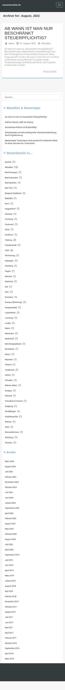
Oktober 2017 (11, 607)
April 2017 (9, 633)
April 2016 (9, 653)
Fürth (7, 250)
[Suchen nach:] (32, 97)
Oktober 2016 (11, 643)
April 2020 (9, 550)
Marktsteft (9, 338)
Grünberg (9, 266)
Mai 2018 (9, 591)
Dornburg (9, 219)
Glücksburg (10, 255)
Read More (50, 71)
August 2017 (10, 612)
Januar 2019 (10, 581)
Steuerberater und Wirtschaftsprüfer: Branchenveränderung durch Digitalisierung (30, 133)
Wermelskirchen (12, 432)
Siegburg (9, 406)
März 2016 (9, 659)
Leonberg (9, 318)
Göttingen (9, 261)
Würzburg (9, 437)
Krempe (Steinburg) (13, 302)
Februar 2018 (10, 596)
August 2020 (10, 539)
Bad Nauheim (10, 183)
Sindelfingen (10, 411)
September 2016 (12, 648)
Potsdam (9, 380)
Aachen (8, 162)
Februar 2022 (10, 518)
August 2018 (10, 586)
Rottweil (8, 396)
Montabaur (9, 349)
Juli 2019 (9, 560)
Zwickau (8, 443)
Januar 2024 (10, 503)
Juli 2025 (9, 472)
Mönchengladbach (13, 344)
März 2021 (9, 529)
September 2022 (12, 508)
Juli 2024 (9, 492)
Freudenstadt (10, 245)
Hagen (8, 271)
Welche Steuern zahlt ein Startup (19, 122)
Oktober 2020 (11, 534)
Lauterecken (10, 312)
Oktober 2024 (11, 487)
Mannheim (9, 333)
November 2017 (12, 601)
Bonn (7, 203)
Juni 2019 (9, 565)
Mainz (7, 328)
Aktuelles (46, 43)
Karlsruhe (9, 281)
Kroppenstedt (11, 307)
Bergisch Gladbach (13, 193)
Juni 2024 (9, 498)
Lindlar (8, 323)
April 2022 (9, 513)
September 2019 (12, 555)
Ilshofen (8, 276)
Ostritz (8, 375)
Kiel (6, 287)
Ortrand (8, 364)
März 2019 (9, 575)
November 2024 (12, 482)
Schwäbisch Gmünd (14, 401)
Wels (7, 427)
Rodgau (8, 390)
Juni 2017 (9, 622)
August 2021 (10, 524)
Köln (7, 292)
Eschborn (9, 235)
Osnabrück (9, 370)
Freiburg (8, 240)
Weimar (8, 422)
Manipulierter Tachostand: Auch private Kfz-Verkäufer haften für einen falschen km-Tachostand (31, 141)
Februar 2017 (10, 638)
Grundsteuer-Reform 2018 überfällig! (21, 127)
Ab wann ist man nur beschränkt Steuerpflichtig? (29, 33)
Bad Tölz (9, 188)
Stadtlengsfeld (11, 417)
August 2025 (10, 466)
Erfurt (7, 229)
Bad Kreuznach (11, 177)
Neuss (7, 354)
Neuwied (9, 359)
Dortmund (9, 224)
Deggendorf (10, 209)
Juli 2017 (9, 617)
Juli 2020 (9, 544)
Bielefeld (9, 198)
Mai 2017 (9, 627)
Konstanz (9, 297)
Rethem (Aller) (11, 385)
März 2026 (9, 461)
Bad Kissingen (11, 172)
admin (11, 43)
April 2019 (9, 570)
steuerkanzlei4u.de (11, 5)
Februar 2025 (10, 477)
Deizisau (8, 214)
